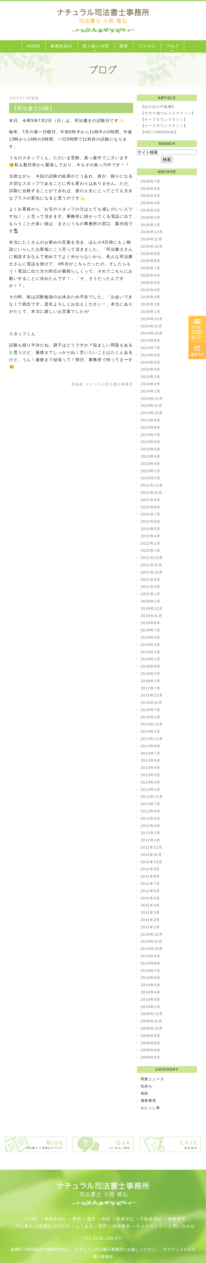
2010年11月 (152, 941)
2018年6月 (151, 666)
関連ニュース (152, 1079)
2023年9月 (151, 420)
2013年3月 (151, 775)
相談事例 (121, 1226)
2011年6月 (150, 891)
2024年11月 (152, 326)
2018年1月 (151, 681)
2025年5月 (151, 283)
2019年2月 (151, 652)
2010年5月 (151, 985)
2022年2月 (151, 543)
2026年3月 (151, 210)
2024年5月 (151, 362)
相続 (144, 1093)
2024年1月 (151, 391)
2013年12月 (152, 739)
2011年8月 (150, 876)
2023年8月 (151, 427)
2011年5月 (150, 898)
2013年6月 (151, 760)
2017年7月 (151, 688)
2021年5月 (151, 580)
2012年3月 (151, 833)
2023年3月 (151, 464)
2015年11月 (152, 703)
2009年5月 (151, 1057)
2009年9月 (151, 1036)
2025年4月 (151, 290)
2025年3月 (151, 297)
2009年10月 (152, 1028)
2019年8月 (151, 623)
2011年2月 (150, 920)
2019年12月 (152, 608)
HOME (31, 1219)
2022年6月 (151, 521)
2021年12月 (152, 558)
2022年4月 (151, 536)
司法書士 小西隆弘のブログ (43, 1226)
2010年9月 (151, 956)
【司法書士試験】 (33, 108)
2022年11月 (152, 493)
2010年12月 (152, 934)
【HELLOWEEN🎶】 (160, 132)
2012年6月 (151, 811)
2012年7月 (151, 804)
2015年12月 (152, 695)
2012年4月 (151, 826)
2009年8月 (151, 1043)
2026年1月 (151, 225)
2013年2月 (151, 782)
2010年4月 (151, 992)
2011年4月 (150, 905)
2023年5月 (151, 449)
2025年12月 (152, 232)
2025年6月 (151, 275)
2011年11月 (151, 855)
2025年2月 (151, 304)
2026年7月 (151, 181)
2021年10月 (152, 572)
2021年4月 (151, 587)
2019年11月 (152, 616)
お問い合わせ (181, 1226)
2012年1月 (151, 840)
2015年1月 (151, 717)
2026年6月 (151, 189)
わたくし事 (150, 1108)
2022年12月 (152, 485)
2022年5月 (151, 529)
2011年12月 (152, 847)
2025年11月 (152, 239)
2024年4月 (151, 369)
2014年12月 (152, 724)
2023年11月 (152, 406)
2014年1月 (151, 731)
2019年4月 (151, 637)
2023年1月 (151, 478)
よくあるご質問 (91, 1226)
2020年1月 (151, 601)
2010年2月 (151, 1007)
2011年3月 (150, 912)
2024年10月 (152, 333)
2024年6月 (151, 355)
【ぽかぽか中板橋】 (158, 107)
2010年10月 (152, 949)
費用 (76, 1219)
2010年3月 (151, 999)
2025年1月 (151, 312)
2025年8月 (151, 261)
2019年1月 (151, 659)
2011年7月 (150, 884)
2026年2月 (151, 217)
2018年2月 (151, 674)
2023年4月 (151, 456)
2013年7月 (151, 753)
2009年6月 (151, 1050)
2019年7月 (151, 630)
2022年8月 (151, 507)
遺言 (91, 1219)
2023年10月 (152, 413)
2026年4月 (151, 203)
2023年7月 (151, 435)
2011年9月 (150, 869)
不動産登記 (151, 1219)
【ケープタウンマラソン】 (164, 119)
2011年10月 (152, 862)
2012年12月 (152, 797)
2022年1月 (151, 550)
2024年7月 (151, 348)
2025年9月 (151, 254)
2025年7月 (151, 268)
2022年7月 (151, 514)
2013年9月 (151, 746)
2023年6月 (151, 442)
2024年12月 (152, 319)
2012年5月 (151, 818)
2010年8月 (151, 963)
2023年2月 (151, 471)
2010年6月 (151, 978)
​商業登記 (125, 1219)
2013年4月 (151, 768)
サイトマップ (149, 1226)
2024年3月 (151, 377)
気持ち (146, 1086)
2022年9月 (151, 500)
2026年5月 (151, 196)
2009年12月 (152, 1014)
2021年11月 (152, 565)
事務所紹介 (55, 1219)
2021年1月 (151, 594)
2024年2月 (151, 384)
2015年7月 (151, 710)
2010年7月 (151, 971)
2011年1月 (150, 927)
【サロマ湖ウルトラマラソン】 (168, 113)
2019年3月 (151, 645)
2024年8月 (151, 340)
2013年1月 (151, 790)
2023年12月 (152, 399)
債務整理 (148, 1101)
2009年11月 (152, 1021)
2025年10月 (152, 246)
